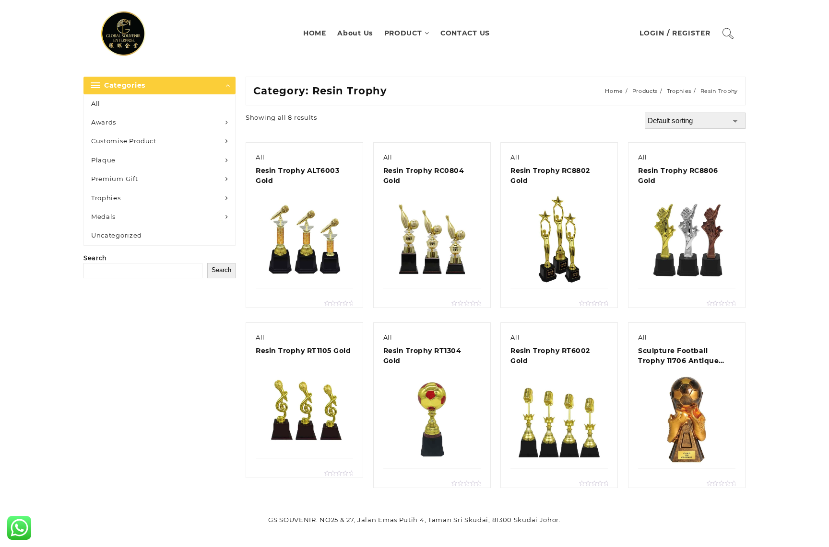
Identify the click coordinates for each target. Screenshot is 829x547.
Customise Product (123, 141)
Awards (103, 122)
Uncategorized (116, 235)
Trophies (106, 198)
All (95, 103)
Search (95, 258)
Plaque (103, 160)
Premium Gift (114, 178)
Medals (103, 216)
